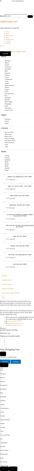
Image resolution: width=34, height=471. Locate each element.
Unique (7, 170)
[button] (5, 53)
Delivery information (8, 289)
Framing (8, 43)
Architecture (8, 67)
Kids (6, 95)
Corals (6, 81)
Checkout (16, 362)
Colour (4, 128)
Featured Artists (6, 280)
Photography (8, 104)
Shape (3, 115)
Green (6, 144)
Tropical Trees (9, 110)
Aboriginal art (10, 39)
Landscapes (8, 97)
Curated (7, 83)
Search (2, 16)
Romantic (7, 168)
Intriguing (7, 160)
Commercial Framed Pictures (10, 293)
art (8, 21)
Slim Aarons (9, 35)
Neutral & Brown (9, 142)
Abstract (7, 63)
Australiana (8, 69)
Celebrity (7, 75)
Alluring (7, 155)
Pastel (6, 146)
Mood (3, 151)
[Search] (30, 16)
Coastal (7, 77)
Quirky (6, 166)
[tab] (17, 57)
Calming (7, 157)
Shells (6, 106)
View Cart (5, 362)
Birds (6, 71)
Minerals (7, 100)
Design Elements (9, 85)
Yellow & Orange (9, 138)
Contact (8, 41)
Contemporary (8, 79)
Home (7, 32)
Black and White (9, 132)
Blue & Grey (8, 136)
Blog (3, 297)
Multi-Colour (8, 134)
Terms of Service (7, 284)
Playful (7, 164)
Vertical (7, 121)
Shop (7, 34)
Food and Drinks (9, 93)
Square (6, 123)
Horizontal (7, 119)
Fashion (7, 87)
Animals (7, 65)
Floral (6, 91)
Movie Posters (8, 102)
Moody (6, 162)
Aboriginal (7, 61)
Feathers (7, 89)
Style (7, 37)
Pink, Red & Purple (10, 140)
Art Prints (4, 276)
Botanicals (7, 73)
